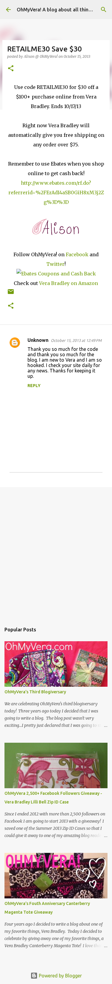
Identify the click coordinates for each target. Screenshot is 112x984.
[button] (10, 69)
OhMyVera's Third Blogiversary (35, 691)
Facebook (77, 254)
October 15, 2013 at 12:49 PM (76, 340)
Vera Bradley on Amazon (68, 283)
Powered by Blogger (60, 975)
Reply (34, 385)
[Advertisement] (56, 552)
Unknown (37, 340)
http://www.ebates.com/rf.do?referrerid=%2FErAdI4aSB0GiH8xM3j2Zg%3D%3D (56, 192)
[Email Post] (10, 294)
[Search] (103, 9)
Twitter (55, 264)
